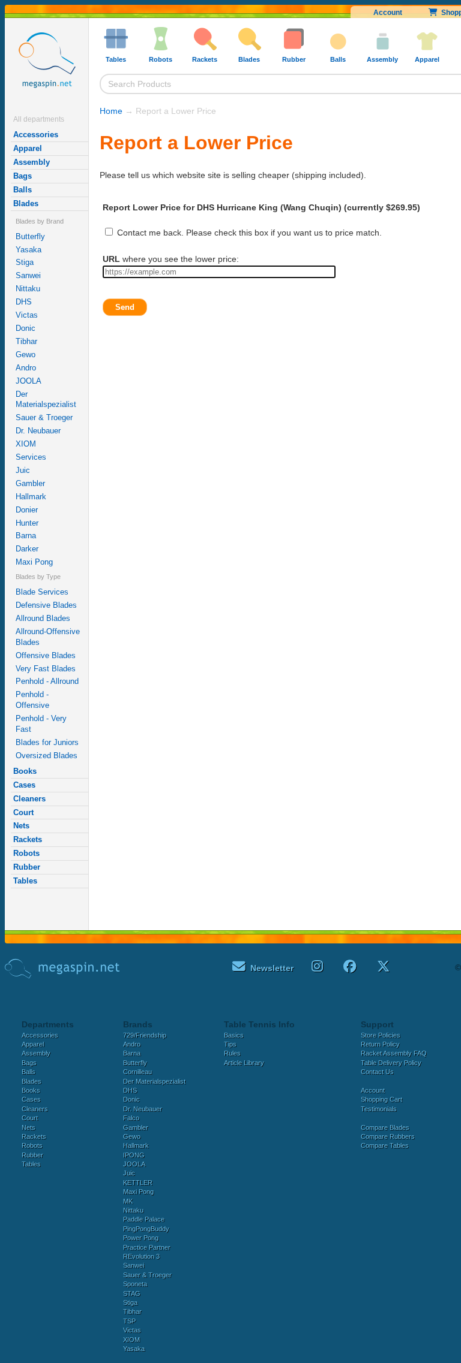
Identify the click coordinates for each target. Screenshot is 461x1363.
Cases (24, 784)
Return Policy (380, 1044)
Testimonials (379, 1108)
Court (23, 812)
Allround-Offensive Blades (48, 637)
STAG (131, 1293)
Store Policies (380, 1035)
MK (128, 1201)
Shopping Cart (381, 1099)
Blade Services (42, 591)
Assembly (31, 162)
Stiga (25, 262)
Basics (234, 1035)
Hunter (27, 522)
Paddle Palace (143, 1219)
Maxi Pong (34, 561)
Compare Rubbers (388, 1136)
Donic (25, 328)
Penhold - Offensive (32, 700)
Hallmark (31, 496)
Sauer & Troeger (44, 417)
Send (124, 307)
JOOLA (28, 380)
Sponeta (135, 1283)
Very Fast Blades (46, 668)
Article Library (244, 1062)
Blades (25, 203)
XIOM (26, 443)
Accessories (35, 134)
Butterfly (30, 236)
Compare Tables (385, 1145)
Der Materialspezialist (46, 399)
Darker (27, 548)
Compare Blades (385, 1127)
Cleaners (29, 798)
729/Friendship (144, 1035)
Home (111, 111)
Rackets (27, 839)
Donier (27, 509)
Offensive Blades (46, 655)
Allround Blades (43, 618)
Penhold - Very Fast (41, 724)
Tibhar (26, 341)
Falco (131, 1117)
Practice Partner (146, 1247)
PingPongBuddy (146, 1228)
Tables (25, 880)
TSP (129, 1321)
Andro (26, 367)
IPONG (134, 1155)
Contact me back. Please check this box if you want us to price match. (248, 232)
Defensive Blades (46, 605)
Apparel (27, 148)
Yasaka (28, 249)
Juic (23, 470)
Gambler (30, 483)
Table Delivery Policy (391, 1062)
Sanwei (28, 275)
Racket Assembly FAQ (394, 1053)
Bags (22, 175)
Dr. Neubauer (38, 430)
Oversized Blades (46, 755)
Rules (232, 1053)
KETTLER (137, 1182)
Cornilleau (137, 1071)
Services (31, 457)
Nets (21, 825)
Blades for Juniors (47, 742)
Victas (27, 314)
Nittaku (28, 288)
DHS (24, 301)
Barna (26, 535)
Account (387, 12)
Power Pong (140, 1237)
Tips (230, 1044)
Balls (22, 189)
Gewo (25, 354)
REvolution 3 (141, 1256)
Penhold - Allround (47, 681)
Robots (26, 853)
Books (25, 771)
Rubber (26, 867)
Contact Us (377, 1071)
